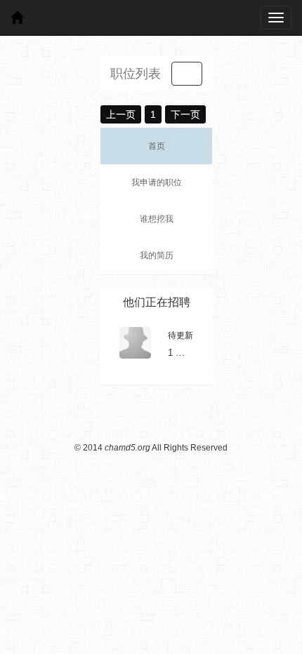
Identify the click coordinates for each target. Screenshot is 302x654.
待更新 (180, 335)
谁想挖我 (156, 219)
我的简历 (156, 255)
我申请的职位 (156, 182)
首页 (156, 146)
